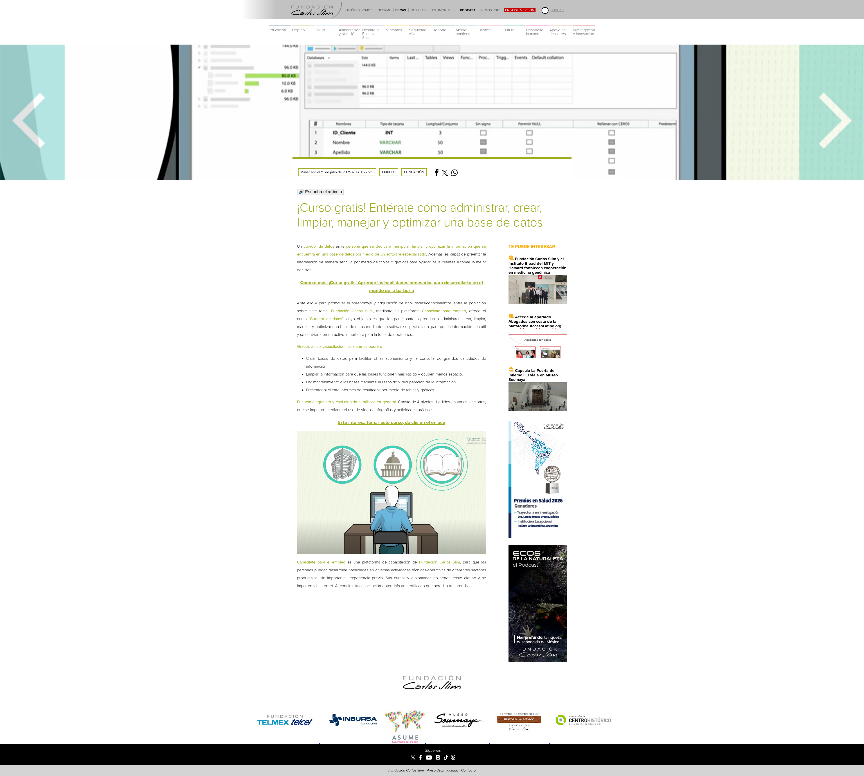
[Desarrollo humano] (537, 22)
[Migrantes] (397, 22)
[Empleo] (303, 22)
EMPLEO (389, 172)
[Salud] (326, 22)
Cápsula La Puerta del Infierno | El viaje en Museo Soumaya (533, 375)
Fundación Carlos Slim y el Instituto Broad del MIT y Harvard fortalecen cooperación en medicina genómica (537, 265)
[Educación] (280, 22)
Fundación (414, 172)
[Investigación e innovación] (584, 22)
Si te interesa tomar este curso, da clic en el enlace (391, 422)
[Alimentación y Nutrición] (350, 22)
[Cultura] (514, 22)
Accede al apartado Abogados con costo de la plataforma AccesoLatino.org (534, 321)
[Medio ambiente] (467, 22)
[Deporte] (443, 22)
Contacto (468, 770)
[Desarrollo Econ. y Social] (373, 22)
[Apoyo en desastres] (560, 22)
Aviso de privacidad (442, 770)
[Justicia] (490, 22)
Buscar (557, 10)
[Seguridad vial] (420, 22)
